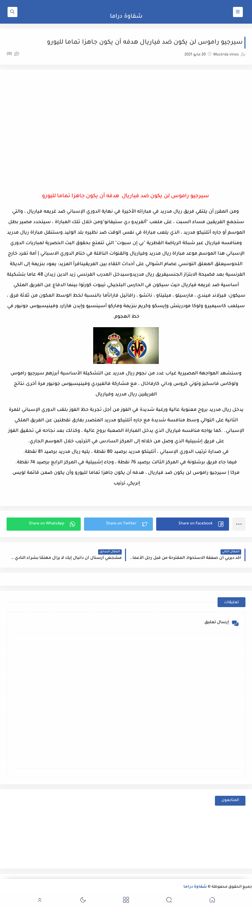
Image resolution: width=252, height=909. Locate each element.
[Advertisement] (126, 128)
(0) (10, 54)
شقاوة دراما (126, 16)
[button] (192, 524)
